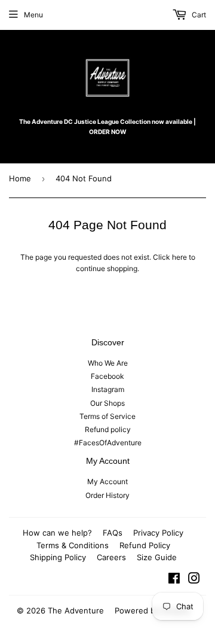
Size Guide (157, 557)
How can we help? (57, 532)
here (179, 257)
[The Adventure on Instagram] (194, 580)
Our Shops (107, 403)
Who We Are (108, 362)
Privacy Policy (158, 532)
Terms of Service (107, 416)
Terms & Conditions (72, 545)
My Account (107, 481)
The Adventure (76, 610)
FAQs (112, 532)
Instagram (107, 389)
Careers (111, 557)
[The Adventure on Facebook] (174, 580)
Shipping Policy (58, 557)
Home (20, 178)
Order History (107, 495)
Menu (33, 14)
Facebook (107, 376)
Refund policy (108, 429)
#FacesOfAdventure (108, 442)
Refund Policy (144, 545)
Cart (198, 14)
